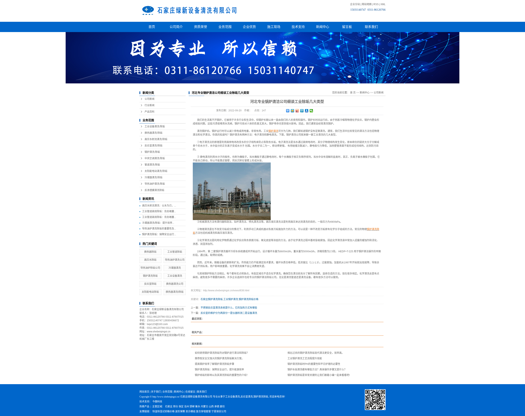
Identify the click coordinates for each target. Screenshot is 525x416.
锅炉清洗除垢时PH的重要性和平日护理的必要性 (314, 364)
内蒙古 (204, 406)
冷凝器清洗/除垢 (153, 177)
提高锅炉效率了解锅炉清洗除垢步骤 (214, 364)
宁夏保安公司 (218, 411)
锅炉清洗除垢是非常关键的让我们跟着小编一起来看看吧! (319, 375)
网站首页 (144, 391)
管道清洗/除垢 (152, 164)
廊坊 (222, 406)
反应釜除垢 (150, 283)
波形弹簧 (180, 411)
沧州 (186, 406)
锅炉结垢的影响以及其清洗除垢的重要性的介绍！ (222, 375)
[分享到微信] (311, 110)
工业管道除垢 (174, 251)
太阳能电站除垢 (150, 291)
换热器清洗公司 (174, 283)
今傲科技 (157, 401)
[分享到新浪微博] (297, 110)
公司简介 (176, 27)
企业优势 (249, 27)
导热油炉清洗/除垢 (155, 183)
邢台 (175, 406)
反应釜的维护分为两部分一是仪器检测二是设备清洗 (229, 313)
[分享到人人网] (306, 110)
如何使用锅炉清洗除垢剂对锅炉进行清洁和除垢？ (222, 352)
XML (383, 4)
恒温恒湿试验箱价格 (163, 411)
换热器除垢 (150, 251)
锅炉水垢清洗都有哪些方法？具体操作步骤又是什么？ (317, 369)
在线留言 (190, 391)
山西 (211, 406)
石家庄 (168, 406)
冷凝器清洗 (175, 267)
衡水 (197, 406)
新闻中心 (322, 27)
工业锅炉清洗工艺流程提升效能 (305, 358)
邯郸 (192, 406)
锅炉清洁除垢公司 (266, 277)
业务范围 (225, 27)
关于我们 (156, 391)
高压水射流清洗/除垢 (156, 139)
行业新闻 (149, 105)
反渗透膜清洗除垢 (154, 190)
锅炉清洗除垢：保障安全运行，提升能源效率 (219, 369)
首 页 (353, 92)
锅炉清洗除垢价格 (248, 299)
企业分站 (355, 4)
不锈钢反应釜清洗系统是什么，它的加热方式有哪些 (229, 307)
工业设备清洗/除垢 (155, 126)
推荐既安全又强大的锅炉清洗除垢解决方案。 (219, 358)
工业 (266, 131)
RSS (376, 4)
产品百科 (149, 111)
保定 (181, 406)
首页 (151, 27)
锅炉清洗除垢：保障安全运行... (159, 234)
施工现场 (273, 27)
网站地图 (367, 4)
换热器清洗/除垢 (153, 132)
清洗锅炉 (328, 123)
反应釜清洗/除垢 (153, 145)
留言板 (347, 27)
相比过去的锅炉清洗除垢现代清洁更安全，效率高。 (316, 352)
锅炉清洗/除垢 (152, 152)
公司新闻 (149, 99)
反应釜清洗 (247, 396)
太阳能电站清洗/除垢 (156, 171)
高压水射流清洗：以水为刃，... (159, 205)
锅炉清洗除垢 (150, 275)
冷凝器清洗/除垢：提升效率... (158, 222)
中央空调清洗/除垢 (155, 158)
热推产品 (144, 406)
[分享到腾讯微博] (302, 110)
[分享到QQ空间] (292, 110)
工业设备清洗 (174, 275)
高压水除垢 (150, 259)
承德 (216, 406)
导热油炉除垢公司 (150, 267)
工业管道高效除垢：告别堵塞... (159, 211)
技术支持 (298, 27)
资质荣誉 (200, 27)
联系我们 (371, 27)
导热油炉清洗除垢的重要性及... (159, 228)
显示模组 (190, 411)
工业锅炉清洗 (230, 299)
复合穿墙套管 (203, 411)
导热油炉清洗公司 (175, 259)
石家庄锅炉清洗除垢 (212, 299)
